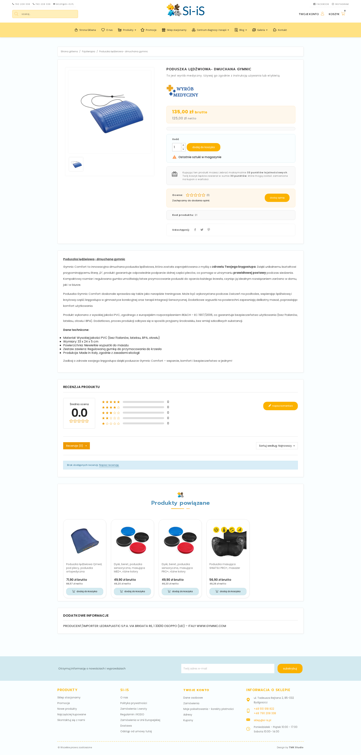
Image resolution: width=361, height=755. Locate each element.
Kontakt (282, 30)
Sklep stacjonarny (177, 30)
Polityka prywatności (133, 703)
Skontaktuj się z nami (71, 720)
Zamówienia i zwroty (133, 709)
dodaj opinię (277, 197)
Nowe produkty (67, 709)
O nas (109, 30)
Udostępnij (194, 229)
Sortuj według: (268, 446)
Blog (241, 30)
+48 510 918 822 (264, 709)
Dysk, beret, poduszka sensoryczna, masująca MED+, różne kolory (129, 568)
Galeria (261, 30)
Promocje (151, 30)
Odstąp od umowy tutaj (136, 731)
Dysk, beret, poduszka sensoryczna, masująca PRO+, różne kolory (177, 568)
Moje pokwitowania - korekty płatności (208, 709)
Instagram (342, 4)
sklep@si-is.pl (65, 4)
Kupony (188, 720)
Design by (290, 747)
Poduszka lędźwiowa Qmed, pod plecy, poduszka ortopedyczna (84, 568)
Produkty (128, 30)
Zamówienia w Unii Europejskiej (140, 720)
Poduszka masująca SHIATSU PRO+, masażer (224, 566)
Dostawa (126, 726)
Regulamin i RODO (132, 714)
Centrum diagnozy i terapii (211, 30)
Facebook (323, 4)
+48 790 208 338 (265, 713)
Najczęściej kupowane (71, 714)
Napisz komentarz (282, 405)
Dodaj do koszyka (203, 147)
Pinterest (208, 229)
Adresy (187, 714)
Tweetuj (201, 229)
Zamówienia (191, 703)
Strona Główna (87, 30)
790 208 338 (22, 4)
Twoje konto (196, 690)
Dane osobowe (193, 698)
